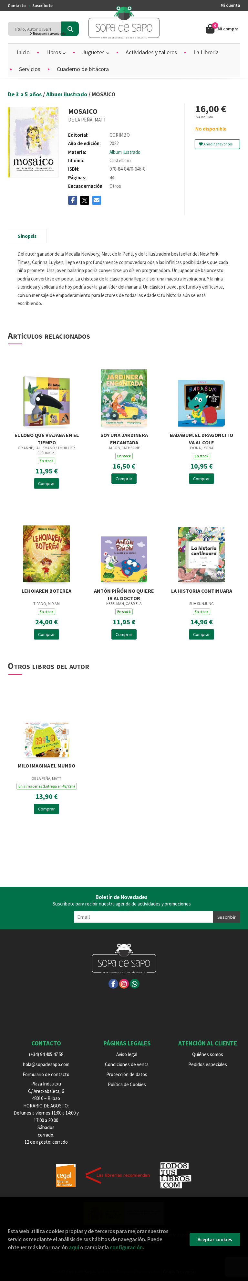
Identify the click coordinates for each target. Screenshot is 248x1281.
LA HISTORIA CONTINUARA (201, 591)
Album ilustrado (67, 94)
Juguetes (94, 52)
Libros (54, 52)
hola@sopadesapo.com (46, 1064)
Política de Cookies (127, 1084)
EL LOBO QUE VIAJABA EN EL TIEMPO (47, 438)
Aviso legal (126, 1054)
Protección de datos (126, 1074)
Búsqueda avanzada (49, 33)
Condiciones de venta (127, 1064)
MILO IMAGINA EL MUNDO (46, 765)
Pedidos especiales (207, 1064)
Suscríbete (42, 5)
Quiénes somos (207, 1054)
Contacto (17, 5)
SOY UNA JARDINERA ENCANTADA (124, 438)
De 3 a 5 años (25, 94)
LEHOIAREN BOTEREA (46, 591)
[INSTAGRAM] (124, 984)
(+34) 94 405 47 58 (46, 1054)
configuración (126, 1247)
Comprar (46, 483)
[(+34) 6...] (135, 984)
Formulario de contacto (46, 1074)
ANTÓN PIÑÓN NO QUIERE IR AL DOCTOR (124, 594)
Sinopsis (27, 236)
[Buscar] (70, 29)
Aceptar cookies (215, 1239)
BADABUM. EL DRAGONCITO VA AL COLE (201, 438)
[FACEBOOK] (113, 984)
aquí (74, 1247)
